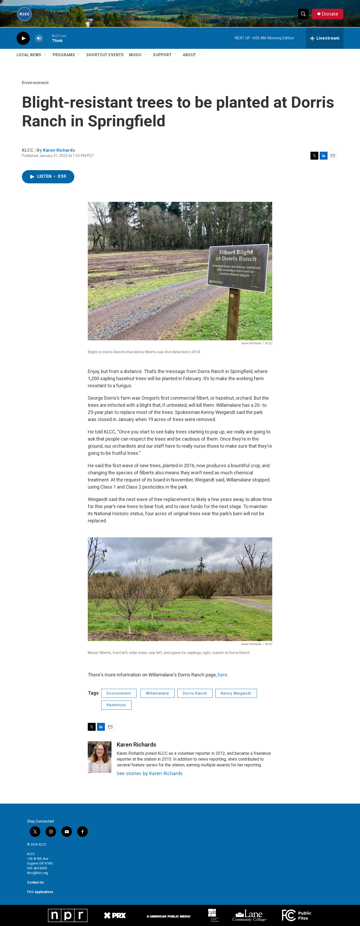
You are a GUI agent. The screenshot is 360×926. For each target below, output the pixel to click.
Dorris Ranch (195, 693)
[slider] (47, 38)
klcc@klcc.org (37, 873)
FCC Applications (40, 892)
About (189, 55)
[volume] (39, 38)
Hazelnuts (116, 705)
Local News (29, 55)
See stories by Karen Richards (150, 773)
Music (135, 55)
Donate (330, 14)
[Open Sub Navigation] (45, 55)
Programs (64, 55)
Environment (35, 82)
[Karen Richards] (99, 757)
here (222, 674)
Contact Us (35, 882)
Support (162, 55)
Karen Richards (59, 150)
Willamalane (157, 693)
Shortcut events (105, 55)
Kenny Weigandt (236, 693)
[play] (23, 38)
